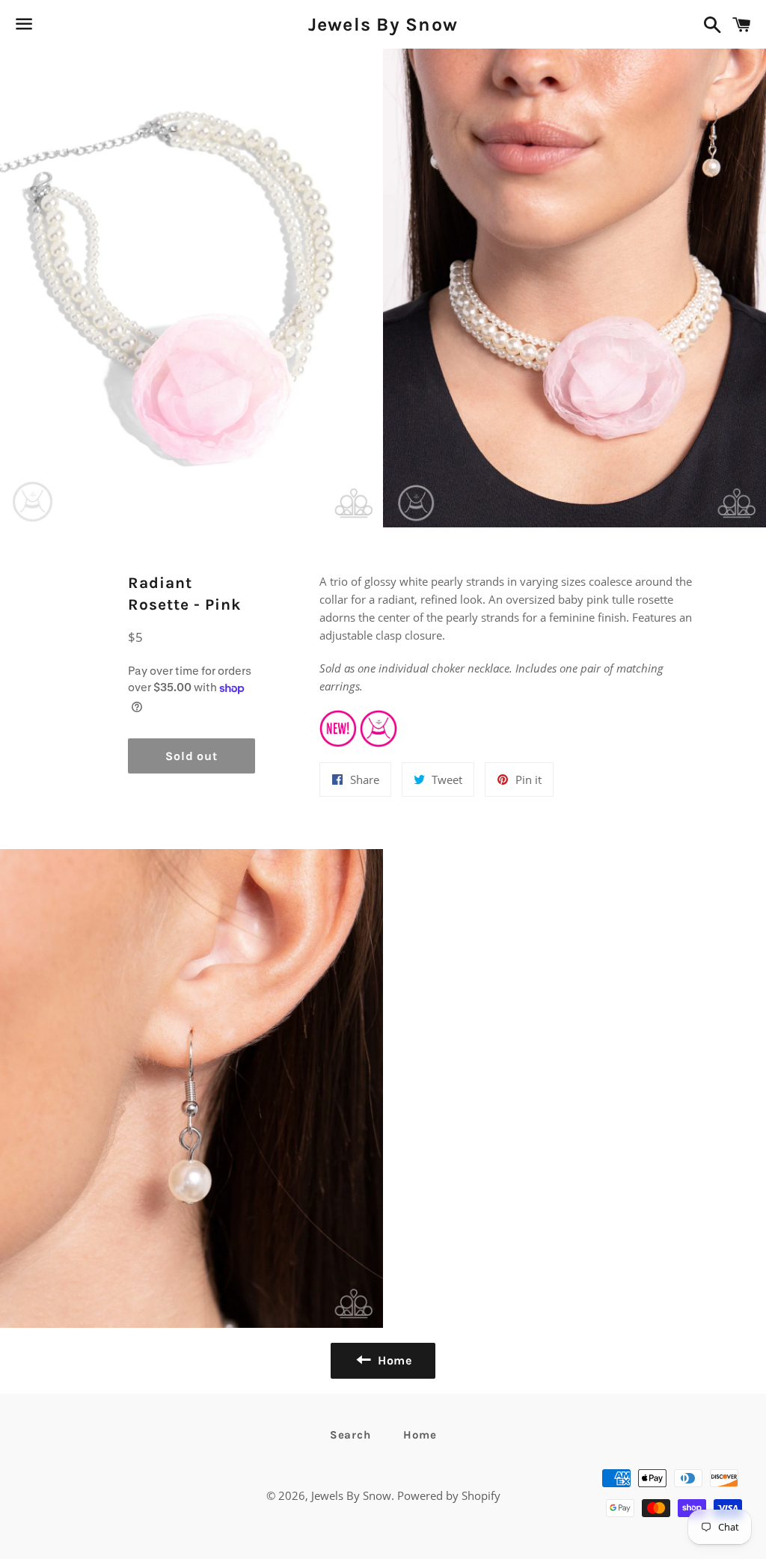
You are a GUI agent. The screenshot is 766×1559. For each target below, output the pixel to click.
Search (350, 1435)
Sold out (191, 756)
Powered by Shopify (448, 1495)
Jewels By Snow (383, 24)
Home (419, 1435)
